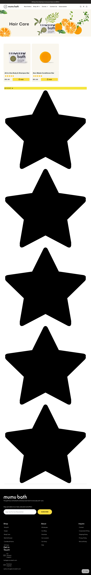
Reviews (8, 88)
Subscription (63, 6)
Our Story (44, 541)
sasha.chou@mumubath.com (12, 569)
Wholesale (44, 527)
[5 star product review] (37, 76)
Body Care (7, 534)
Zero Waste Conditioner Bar (43, 73)
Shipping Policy (83, 534)
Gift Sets (6, 545)
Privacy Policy (83, 538)
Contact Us (53, 6)
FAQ (42, 545)
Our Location (45, 538)
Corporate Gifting (84, 531)
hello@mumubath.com (10, 560)
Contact (81, 527)
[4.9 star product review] (9, 76)
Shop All (35, 6)
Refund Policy (83, 541)
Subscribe (44, 512)
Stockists (44, 534)
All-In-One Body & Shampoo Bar (17, 73)
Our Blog (44, 531)
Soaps (6, 531)
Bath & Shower (8, 538)
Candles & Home (9, 541)
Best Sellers (27, 6)
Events (44, 6)
